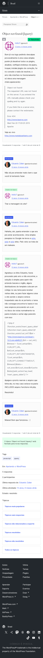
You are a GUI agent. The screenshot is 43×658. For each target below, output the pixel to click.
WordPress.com (10, 604)
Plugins (26, 573)
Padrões (26, 577)
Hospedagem (8, 573)
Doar (26, 593)
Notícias (5, 569)
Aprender (6, 584)
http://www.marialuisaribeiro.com (18, 136)
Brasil (10, 627)
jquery (16, 458)
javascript (7, 458)
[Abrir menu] (39, 3)
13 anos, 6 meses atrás (23, 47)
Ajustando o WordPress (19, 17)
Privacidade (7, 577)
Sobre (4, 565)
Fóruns (4, 10)
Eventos (26, 588)
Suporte (5, 588)
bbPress (7, 612)
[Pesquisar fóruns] (27, 24)
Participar (27, 584)
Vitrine (25, 565)
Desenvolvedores (9, 593)
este (33, 238)
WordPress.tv (9, 597)
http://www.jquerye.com (17, 120)
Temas (25, 569)
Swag (26, 597)
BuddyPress (8, 616)
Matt (5, 608)
